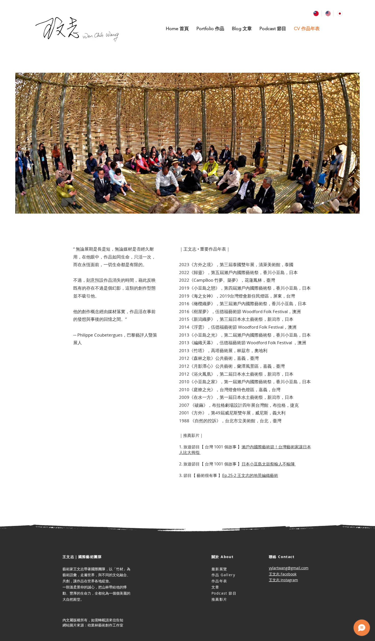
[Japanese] (339, 13)
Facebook (288, 574)
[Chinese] (315, 13)
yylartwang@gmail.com (288, 567)
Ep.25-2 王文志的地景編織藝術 (250, 475)
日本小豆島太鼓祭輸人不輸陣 (269, 464)
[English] (327, 13)
